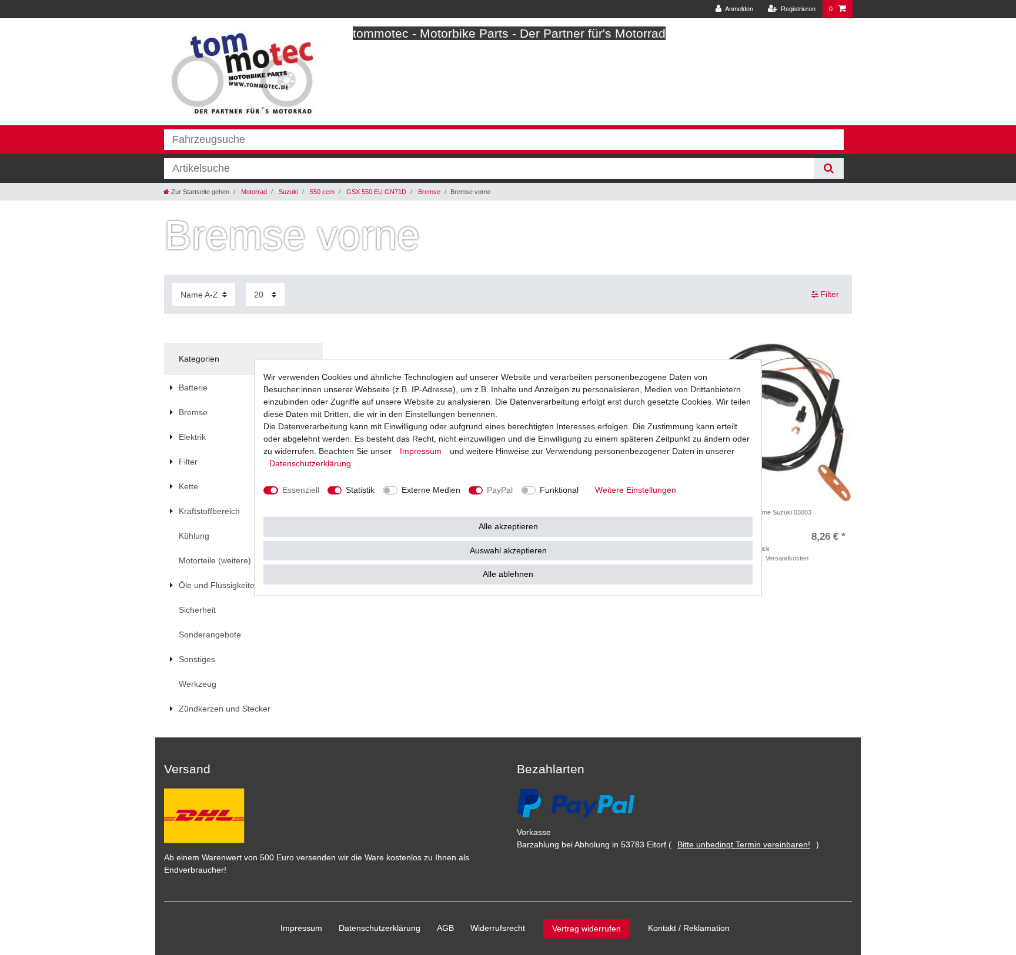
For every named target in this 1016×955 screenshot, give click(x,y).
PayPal (500, 490)
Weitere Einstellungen (635, 490)
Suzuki (287, 191)
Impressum (301, 928)
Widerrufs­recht (497, 928)
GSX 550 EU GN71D (375, 191)
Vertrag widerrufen (586, 928)
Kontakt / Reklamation (689, 928)
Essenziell (300, 490)
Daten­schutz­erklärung (379, 928)
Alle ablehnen (508, 574)
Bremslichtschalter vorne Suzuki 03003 (755, 512)
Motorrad (253, 191)
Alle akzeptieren (508, 526)
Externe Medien (431, 490)
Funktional (559, 490)
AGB (445, 928)
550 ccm (321, 191)
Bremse (428, 191)
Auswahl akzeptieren (508, 550)
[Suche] (829, 168)
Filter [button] (829, 294)
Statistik (360, 490)
